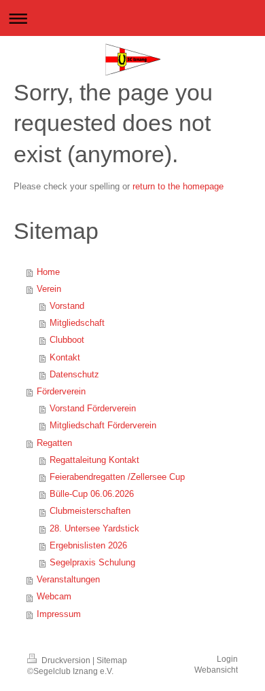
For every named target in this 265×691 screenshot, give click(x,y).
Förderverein (61, 391)
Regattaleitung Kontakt (94, 460)
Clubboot (67, 340)
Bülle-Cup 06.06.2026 (92, 494)
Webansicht (216, 669)
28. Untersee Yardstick (94, 529)
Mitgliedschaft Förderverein (103, 425)
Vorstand (67, 306)
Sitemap (111, 660)
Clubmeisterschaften (90, 511)
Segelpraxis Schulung (92, 562)
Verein (49, 289)
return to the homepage (178, 186)
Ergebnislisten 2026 (88, 545)
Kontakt (65, 357)
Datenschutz (74, 374)
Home (48, 272)
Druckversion (65, 660)
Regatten (54, 443)
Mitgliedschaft (77, 323)
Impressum (59, 614)
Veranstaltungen (68, 579)
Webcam (54, 596)
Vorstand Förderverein (93, 408)
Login (227, 658)
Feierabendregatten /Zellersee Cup (117, 477)
